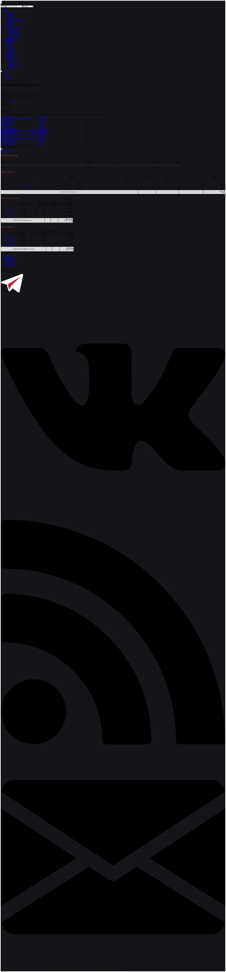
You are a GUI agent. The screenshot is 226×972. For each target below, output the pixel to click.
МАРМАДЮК (5, 126)
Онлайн (10, 47)
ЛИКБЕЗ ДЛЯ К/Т (9, 52)
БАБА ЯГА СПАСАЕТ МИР (9, 132)
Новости (6, 11)
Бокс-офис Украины (14, 31)
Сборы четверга (12, 36)
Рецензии (11, 22)
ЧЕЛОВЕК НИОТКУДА (8, 140)
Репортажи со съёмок (14, 20)
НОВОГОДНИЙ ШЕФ (8, 143)
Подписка (11, 68)
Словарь (10, 55)
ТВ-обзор (10, 17)
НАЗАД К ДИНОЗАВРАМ (9, 128)
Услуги (10, 60)
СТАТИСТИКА (9, 41)
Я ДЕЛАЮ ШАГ (6, 136)
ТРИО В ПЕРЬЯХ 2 (7, 124)
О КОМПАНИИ (9, 57)
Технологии (11, 24)
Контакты (11, 62)
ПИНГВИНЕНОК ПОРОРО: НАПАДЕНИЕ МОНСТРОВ (18, 130)
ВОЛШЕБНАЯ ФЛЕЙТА (8, 120)
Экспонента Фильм (44, 134)
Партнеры (11, 65)
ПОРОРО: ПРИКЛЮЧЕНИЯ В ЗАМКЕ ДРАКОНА (16, 118)
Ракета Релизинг (43, 118)
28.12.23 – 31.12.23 (29, 182)
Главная (6, 74)
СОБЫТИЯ (7, 43)
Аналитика (11, 16)
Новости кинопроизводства (16, 19)
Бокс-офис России (13, 27)
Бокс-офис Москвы (13, 30)
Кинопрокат (11, 44)
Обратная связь (12, 66)
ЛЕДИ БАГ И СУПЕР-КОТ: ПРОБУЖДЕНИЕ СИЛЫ (17, 134)
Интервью (11, 14)
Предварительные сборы (15, 38)
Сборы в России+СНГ (7, 150)
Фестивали (11, 46)
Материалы (11, 54)
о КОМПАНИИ (9, 265)
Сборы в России (6, 152)
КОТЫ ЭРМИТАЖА (7, 116)
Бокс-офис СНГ (12, 28)
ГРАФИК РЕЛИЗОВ (10, 39)
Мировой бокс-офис (14, 33)
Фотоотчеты (11, 49)
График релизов (9, 77)
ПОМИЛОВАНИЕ (6, 122)
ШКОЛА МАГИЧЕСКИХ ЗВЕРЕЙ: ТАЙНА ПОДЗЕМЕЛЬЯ (19, 138)
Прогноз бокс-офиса (14, 35)
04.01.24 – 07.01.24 (29, 185)
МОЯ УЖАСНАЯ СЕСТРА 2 (10, 142)
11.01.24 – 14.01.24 (29, 188)
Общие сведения (13, 59)
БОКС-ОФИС (8, 25)
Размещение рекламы (14, 63)
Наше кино (13, 100)
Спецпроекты (12, 51)
